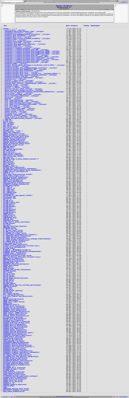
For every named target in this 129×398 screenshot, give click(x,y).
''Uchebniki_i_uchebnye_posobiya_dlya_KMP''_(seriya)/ (26, 50)
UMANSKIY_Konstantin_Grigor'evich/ (17, 255)
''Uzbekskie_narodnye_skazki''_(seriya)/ (20, 115)
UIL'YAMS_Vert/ (9, 191)
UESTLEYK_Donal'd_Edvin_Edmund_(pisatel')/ (21, 159)
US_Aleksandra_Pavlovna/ (13, 317)
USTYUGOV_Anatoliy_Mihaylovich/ (16, 363)
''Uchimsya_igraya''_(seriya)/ (15, 85)
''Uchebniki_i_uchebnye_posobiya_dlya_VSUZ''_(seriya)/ (26, 61)
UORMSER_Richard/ (10, 286)
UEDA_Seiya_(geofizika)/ (13, 149)
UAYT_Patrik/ (8, 129)
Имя (4, 25)
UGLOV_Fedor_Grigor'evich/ (14, 176)
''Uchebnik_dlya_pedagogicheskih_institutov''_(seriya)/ (26, 34)
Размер (86, 25)
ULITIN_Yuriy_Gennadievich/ (14, 247)
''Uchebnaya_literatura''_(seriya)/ (18, 33)
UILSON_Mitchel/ (9, 206)
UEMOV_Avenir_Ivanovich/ (13, 155)
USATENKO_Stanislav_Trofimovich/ (16, 321)
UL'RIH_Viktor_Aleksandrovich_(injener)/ (20, 234)
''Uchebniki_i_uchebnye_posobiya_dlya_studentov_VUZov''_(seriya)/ (31, 57)
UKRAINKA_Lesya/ (9, 227)
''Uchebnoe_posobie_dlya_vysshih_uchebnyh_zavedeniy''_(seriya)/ (30, 75)
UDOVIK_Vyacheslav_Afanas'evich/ (16, 143)
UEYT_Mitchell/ (9, 163)
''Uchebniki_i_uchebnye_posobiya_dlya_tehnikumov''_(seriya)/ (29, 58)
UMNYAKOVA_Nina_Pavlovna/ (13, 260)
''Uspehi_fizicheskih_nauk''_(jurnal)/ (19, 108)
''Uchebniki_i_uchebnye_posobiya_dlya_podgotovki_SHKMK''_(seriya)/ (31, 51)
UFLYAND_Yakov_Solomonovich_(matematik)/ (20, 169)
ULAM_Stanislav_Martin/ (12, 243)
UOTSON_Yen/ (8, 292)
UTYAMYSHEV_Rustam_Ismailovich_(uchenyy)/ (20, 376)
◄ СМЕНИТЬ (18, 9)
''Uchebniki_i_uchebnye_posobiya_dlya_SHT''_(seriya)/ (26, 55)
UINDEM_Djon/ (8, 213)
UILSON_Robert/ (9, 211)
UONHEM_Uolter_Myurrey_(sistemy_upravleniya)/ (22, 285)
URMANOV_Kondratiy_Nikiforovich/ (16, 311)
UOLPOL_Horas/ (8, 281)
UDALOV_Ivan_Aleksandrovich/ (15, 138)
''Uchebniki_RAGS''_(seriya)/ (15, 64)
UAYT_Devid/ (8, 125)
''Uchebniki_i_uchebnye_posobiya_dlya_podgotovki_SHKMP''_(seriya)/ (31, 52)
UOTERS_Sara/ (8, 289)
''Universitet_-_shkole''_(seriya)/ (18, 93)
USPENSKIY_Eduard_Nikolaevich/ (15, 344)
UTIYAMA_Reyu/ (8, 370)
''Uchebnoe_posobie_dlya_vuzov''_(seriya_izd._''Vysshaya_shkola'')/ (32, 73)
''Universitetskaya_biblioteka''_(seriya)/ (21, 96)
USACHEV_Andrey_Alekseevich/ (15, 318)
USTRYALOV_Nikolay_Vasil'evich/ (16, 362)
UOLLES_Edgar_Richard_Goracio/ (15, 278)
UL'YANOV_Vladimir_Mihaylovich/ (16, 240)
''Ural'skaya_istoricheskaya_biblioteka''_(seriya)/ (25, 104)
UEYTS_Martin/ (8, 164)
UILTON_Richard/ (9, 212)
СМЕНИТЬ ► (111, 9)
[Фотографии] (7, 22)
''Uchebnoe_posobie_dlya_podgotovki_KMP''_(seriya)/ (25, 69)
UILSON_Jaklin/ (9, 204)
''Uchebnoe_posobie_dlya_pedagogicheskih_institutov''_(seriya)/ (30, 68)
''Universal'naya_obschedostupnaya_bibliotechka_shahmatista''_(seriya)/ (33, 92)
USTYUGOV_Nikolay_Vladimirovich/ (16, 365)
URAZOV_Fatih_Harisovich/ (13, 299)
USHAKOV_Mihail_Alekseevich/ (15, 330)
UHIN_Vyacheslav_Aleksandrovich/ (16, 183)
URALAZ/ (6, 297)
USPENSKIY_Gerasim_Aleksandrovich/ (17, 345)
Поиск (43, 1)
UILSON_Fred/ (8, 201)
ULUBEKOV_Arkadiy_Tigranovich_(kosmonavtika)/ (22, 251)
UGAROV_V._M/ (8, 173)
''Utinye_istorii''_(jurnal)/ (15, 113)
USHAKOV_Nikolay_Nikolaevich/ (15, 331)
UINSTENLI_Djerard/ (11, 220)
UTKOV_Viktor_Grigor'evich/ (14, 374)
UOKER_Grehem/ (8, 268)
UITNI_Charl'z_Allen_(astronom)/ (16, 222)
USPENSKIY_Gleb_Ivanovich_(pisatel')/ (19, 346)
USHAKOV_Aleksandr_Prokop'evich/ (16, 323)
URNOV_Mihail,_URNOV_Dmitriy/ (15, 313)
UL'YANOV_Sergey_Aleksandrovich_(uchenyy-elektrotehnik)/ (27, 239)
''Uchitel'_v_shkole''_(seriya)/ (16, 87)
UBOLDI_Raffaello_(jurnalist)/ (15, 135)
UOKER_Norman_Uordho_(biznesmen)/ (17, 269)
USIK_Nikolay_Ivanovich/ (13, 338)
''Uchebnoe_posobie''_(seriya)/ (16, 66)
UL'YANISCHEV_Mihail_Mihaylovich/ (17, 236)
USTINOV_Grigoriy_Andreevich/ (15, 358)
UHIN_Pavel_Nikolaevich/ (13, 181)
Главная (28, 1)
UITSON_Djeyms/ (9, 223)
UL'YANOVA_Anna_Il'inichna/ (14, 241)
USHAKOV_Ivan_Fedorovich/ (13, 328)
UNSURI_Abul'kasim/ (11, 265)
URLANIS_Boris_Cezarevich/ (14, 306)
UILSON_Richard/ (9, 209)
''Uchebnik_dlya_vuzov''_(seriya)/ (17, 37)
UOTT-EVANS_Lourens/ (11, 293)
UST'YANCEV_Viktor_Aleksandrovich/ (17, 355)
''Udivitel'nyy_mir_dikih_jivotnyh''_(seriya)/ (22, 89)
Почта (51, 1)
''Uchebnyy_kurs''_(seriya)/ (15, 79)
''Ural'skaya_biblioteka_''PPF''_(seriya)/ (21, 101)
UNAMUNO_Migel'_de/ (11, 262)
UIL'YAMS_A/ (8, 187)
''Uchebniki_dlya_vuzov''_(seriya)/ (18, 47)
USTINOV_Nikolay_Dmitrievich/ (15, 359)
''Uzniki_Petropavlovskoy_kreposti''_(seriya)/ (22, 118)
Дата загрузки (72, 25)
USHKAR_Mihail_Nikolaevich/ (14, 337)
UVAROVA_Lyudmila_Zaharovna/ (15, 384)
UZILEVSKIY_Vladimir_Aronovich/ (16, 390)
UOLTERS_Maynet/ (9, 283)
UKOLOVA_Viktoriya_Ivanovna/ (15, 226)
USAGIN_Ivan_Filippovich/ (13, 320)
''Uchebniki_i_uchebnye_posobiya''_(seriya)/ (22, 48)
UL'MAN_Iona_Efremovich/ (13, 232)
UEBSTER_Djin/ (8, 148)
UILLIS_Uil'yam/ (9, 197)
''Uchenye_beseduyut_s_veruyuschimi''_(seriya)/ (23, 82)
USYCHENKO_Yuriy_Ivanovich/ (14, 367)
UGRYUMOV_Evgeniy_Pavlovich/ (15, 178)
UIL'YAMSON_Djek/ (10, 192)
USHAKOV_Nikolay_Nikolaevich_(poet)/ (18, 332)
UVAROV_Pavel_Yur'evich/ (13, 380)
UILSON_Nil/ (8, 208)
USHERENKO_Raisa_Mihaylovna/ (15, 334)
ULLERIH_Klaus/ (9, 248)
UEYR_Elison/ (8, 162)
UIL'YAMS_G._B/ (9, 188)
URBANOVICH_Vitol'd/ (11, 304)
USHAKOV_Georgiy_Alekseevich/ (15, 327)
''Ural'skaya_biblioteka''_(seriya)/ (18, 100)
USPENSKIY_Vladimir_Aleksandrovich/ (18, 351)
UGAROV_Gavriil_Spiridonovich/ (15, 171)
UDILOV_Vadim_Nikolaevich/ (14, 141)
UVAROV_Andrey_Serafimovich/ (15, 379)
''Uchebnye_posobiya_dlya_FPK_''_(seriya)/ (21, 76)
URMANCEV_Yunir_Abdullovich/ (15, 310)
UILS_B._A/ (7, 199)
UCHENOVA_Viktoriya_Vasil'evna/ (16, 136)
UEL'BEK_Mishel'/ (10, 150)
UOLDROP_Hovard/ (9, 271)
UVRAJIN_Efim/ (8, 386)
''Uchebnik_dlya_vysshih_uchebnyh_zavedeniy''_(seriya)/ (26, 38)
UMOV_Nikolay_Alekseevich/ (14, 261)
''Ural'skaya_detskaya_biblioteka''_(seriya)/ (22, 103)
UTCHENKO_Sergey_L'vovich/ (14, 369)
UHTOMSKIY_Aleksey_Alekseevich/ (16, 184)
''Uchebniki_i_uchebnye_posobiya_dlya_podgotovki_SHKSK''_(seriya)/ (31, 54)
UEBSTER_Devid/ (9, 146)
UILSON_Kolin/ (8, 205)
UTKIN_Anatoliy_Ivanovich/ (14, 372)
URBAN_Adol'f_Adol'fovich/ (14, 302)
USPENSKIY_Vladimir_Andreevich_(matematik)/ (21, 352)
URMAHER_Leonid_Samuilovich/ (15, 309)
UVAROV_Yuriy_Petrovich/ (13, 382)
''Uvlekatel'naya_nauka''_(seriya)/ (18, 114)
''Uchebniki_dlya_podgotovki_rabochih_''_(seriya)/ (24, 44)
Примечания (95, 25)
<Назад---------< (10, 29)
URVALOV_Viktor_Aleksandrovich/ (16, 316)
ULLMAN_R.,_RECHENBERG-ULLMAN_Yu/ (17, 250)
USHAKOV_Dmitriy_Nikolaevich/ (15, 325)
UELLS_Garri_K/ (9, 152)
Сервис (33, 1)
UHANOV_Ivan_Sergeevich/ (13, 180)
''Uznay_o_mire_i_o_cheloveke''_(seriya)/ (20, 117)
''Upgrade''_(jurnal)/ (12, 99)
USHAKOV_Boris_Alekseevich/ (14, 324)
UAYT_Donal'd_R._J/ (11, 127)
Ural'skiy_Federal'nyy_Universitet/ (18, 296)
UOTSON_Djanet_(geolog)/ (13, 290)
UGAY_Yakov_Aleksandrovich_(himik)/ (18, 174)
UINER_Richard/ (9, 215)
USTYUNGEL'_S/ (8, 366)
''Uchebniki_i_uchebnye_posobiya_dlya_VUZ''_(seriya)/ (26, 62)
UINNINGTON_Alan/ (10, 218)
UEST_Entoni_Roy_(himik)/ (13, 156)
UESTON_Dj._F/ (8, 160)
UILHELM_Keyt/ (8, 194)
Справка (47, 1)
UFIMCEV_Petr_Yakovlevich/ (14, 167)
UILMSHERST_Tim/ (9, 198)
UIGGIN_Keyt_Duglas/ (11, 185)
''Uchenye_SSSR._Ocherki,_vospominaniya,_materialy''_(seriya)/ (30, 83)
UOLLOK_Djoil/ (8, 279)
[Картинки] (121, 22)
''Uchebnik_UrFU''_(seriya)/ (15, 40)
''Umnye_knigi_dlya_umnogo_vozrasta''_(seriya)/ (23, 90)
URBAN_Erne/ (8, 303)
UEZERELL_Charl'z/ (10, 166)
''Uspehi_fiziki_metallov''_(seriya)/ (19, 110)
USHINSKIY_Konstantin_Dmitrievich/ (17, 335)
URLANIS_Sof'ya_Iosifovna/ (14, 307)
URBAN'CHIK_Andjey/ (11, 300)
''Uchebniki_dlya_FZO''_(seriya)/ (17, 43)
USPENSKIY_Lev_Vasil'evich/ (14, 348)
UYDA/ (5, 387)
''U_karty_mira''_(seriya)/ (14, 30)
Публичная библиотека (62, 396)
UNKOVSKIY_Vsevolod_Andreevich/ (16, 264)
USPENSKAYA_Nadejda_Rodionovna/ (16, 342)
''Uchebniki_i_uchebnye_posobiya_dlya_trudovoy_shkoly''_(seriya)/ (31, 59)
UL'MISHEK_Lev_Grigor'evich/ (15, 233)
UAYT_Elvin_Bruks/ (10, 128)
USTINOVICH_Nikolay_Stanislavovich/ (18, 360)
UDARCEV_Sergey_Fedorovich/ (14, 139)
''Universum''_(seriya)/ (13, 97)
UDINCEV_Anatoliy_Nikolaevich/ (15, 142)
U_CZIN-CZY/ (8, 121)
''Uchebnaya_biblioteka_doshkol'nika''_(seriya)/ (23, 31)
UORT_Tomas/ (8, 288)
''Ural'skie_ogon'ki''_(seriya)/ (16, 106)
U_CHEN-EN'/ (8, 120)
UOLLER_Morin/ (8, 275)
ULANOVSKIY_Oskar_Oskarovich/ (15, 244)
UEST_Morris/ (8, 157)
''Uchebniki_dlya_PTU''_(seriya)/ (17, 45)
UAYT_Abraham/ (8, 124)
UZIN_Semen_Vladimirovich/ (14, 391)
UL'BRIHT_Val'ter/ (10, 229)
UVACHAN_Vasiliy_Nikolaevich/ (15, 377)
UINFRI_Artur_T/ (9, 216)
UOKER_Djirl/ (8, 267)
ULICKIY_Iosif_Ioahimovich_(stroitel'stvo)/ (21, 246)
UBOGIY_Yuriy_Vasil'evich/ (14, 134)
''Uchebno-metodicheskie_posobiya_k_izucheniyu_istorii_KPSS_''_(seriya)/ (34, 65)
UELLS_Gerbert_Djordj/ (12, 153)
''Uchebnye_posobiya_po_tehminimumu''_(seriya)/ (23, 78)
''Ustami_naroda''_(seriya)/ (15, 111)
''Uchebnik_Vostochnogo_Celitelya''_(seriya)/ (22, 41)
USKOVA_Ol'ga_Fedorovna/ (13, 339)
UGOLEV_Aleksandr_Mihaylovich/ (15, 177)
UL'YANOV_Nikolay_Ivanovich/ (15, 237)
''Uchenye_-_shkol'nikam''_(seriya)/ (18, 80)
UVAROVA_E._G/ (8, 383)
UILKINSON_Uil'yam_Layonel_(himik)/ (18, 195)
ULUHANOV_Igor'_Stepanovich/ (15, 253)
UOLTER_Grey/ (8, 282)
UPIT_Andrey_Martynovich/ (13, 295)
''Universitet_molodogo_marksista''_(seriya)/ (22, 94)
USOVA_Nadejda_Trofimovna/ (14, 341)
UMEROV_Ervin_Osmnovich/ (13, 258)
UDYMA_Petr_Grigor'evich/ (13, 145)
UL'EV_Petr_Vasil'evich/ (13, 230)
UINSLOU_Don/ (8, 219)
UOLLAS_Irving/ (9, 274)
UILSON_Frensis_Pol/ (11, 202)
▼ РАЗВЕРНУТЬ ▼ (26, 9)
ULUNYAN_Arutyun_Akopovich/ (14, 254)
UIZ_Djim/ (7, 225)
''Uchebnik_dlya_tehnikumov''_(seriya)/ (19, 36)
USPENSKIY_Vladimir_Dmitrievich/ (16, 353)
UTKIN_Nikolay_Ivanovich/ (13, 373)
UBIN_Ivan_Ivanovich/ (12, 132)
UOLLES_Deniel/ (9, 276)
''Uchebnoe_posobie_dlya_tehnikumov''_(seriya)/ (23, 71)
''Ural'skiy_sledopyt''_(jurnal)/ (17, 107)
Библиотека (38, 1)
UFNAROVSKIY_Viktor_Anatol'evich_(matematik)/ (22, 170)
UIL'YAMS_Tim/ (8, 190)
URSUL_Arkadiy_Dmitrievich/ (14, 314)
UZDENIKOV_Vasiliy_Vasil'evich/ (16, 389)
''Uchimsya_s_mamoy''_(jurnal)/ (16, 86)
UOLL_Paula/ (8, 272)
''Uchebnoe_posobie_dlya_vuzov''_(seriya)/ (21, 72)
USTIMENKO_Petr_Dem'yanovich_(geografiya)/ (21, 356)
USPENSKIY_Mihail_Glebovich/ (15, 349)
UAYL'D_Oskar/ (8, 122)
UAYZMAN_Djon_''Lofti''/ (13, 131)
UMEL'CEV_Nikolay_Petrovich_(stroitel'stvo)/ (22, 257)
